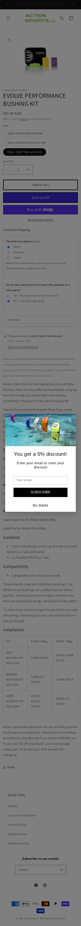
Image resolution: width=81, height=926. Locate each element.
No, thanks (40, 505)
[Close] (70, 421)
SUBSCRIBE (40, 492)
